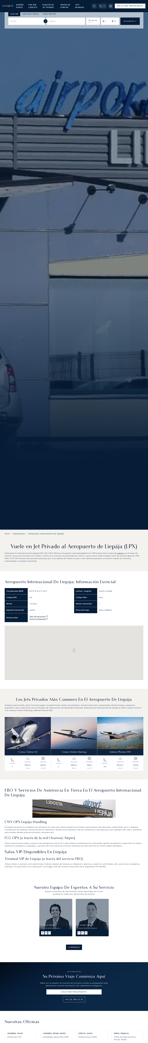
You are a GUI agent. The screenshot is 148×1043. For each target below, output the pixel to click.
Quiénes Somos (20, 6)
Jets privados (79, 6)
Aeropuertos (19, 533)
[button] (102, 6)
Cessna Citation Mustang (74, 752)
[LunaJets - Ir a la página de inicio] (8, 6)
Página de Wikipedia (37, 619)
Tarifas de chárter (65, 6)
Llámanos (74, 947)
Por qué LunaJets (32, 6)
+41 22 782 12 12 (74, 999)
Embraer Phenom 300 (120, 752)
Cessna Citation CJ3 (27, 752)
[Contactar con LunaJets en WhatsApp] (110, 6)
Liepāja (120, 553)
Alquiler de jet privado (48, 6)
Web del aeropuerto (37, 616)
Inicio (7, 533)
